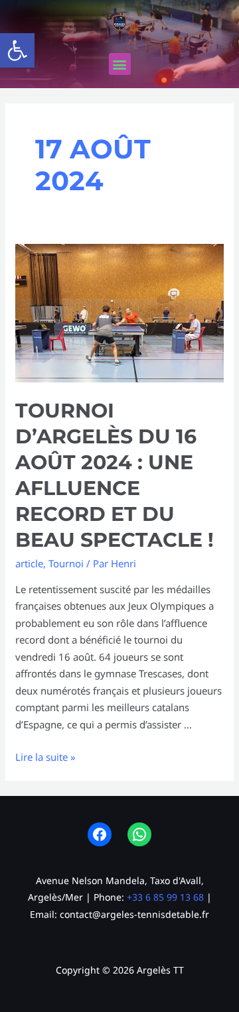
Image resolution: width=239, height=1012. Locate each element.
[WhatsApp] (139, 834)
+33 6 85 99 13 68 (165, 897)
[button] (17, 50)
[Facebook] (100, 834)
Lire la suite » (45, 756)
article (29, 563)
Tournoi (66, 563)
